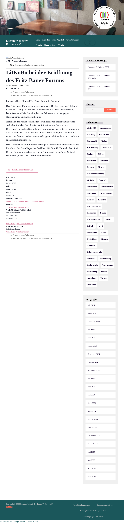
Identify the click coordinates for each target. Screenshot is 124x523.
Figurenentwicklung (95, 174)
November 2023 (94, 436)
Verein (61, 45)
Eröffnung (20, 201)
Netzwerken (92, 232)
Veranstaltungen (72, 40)
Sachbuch (91, 245)
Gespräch (103, 180)
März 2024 (92, 411)
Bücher (104, 141)
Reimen (104, 239)
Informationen (107, 187)
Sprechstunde (107, 265)
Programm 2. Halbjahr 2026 (98, 67)
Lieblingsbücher (94, 219)
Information (92, 187)
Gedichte (91, 180)
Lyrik (101, 226)
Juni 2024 (91, 387)
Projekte (39, 45)
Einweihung (10, 201)
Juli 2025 (91, 330)
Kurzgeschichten (94, 206)
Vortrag (104, 278)
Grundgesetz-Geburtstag (22, 92)
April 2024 (92, 403)
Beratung (91, 134)
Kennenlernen (106, 193)
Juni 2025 (91, 338)
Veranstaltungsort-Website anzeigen (19, 224)
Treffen (104, 272)
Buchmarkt (92, 141)
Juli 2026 (91, 305)
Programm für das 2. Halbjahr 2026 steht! (99, 76)
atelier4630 (91, 128)
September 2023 (94, 444)
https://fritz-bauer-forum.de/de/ (17, 207)
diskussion (91, 161)
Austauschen (105, 128)
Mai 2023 (91, 460)
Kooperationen (50, 45)
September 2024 (94, 370)
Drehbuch (104, 161)
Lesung (103, 213)
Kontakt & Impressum (81, 505)
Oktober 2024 (93, 362)
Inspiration (91, 193)
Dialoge (90, 154)
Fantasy (90, 167)
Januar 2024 (92, 427)
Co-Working (92, 148)
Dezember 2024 (94, 354)
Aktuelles (46, 40)
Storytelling (92, 272)
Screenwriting (105, 259)
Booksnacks (104, 134)
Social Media (92, 265)
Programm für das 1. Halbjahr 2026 (99, 87)
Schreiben (91, 259)
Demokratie (106, 148)
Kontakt (90, 200)
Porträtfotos (92, 239)
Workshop (91, 285)
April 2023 (92, 468)
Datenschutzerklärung (105, 505)
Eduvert (9, 507)
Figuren (101, 167)
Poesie (103, 232)
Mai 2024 (91, 395)
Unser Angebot (57, 40)
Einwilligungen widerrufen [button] (93, 517)
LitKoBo (90, 226)
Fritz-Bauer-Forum (37, 201)
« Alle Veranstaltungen (16, 61)
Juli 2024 (91, 378)
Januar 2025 (92, 346)
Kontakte (102, 200)
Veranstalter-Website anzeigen (17, 232)
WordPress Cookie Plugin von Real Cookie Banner (19, 522)
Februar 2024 (93, 419)
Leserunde (91, 213)
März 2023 (92, 476)
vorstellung (91, 278)
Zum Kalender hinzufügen (22, 170)
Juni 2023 (91, 452)
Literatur (108, 219)
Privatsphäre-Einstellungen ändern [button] (93, 511)
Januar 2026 (92, 313)
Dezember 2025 (94, 321)
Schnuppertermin (94, 252)
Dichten (101, 154)
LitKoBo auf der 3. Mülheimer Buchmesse (31, 95)
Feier (27, 201)
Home (38, 40)
